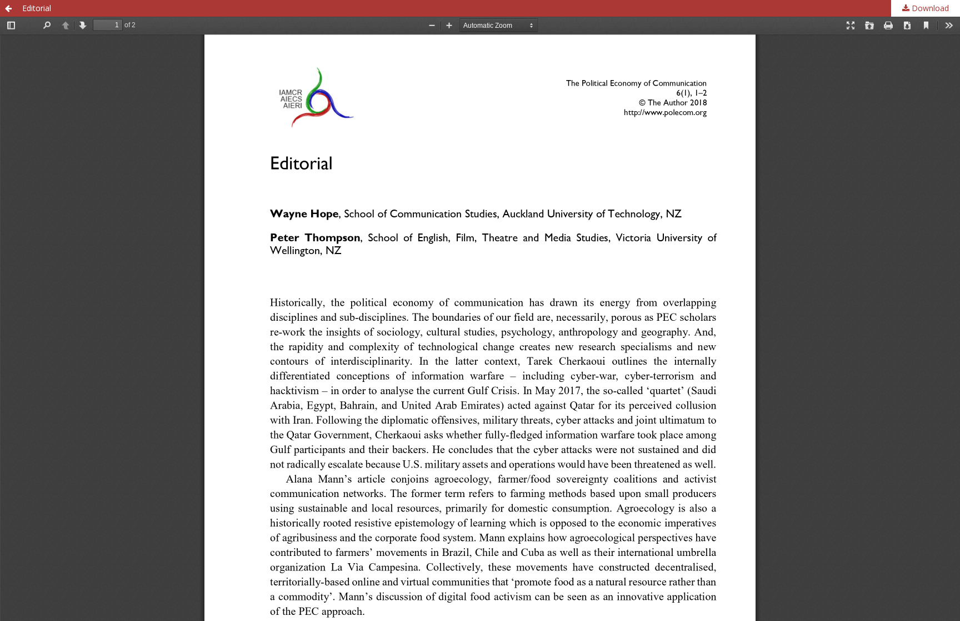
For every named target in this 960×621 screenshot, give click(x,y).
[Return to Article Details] (8, 8)
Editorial (36, 8)
